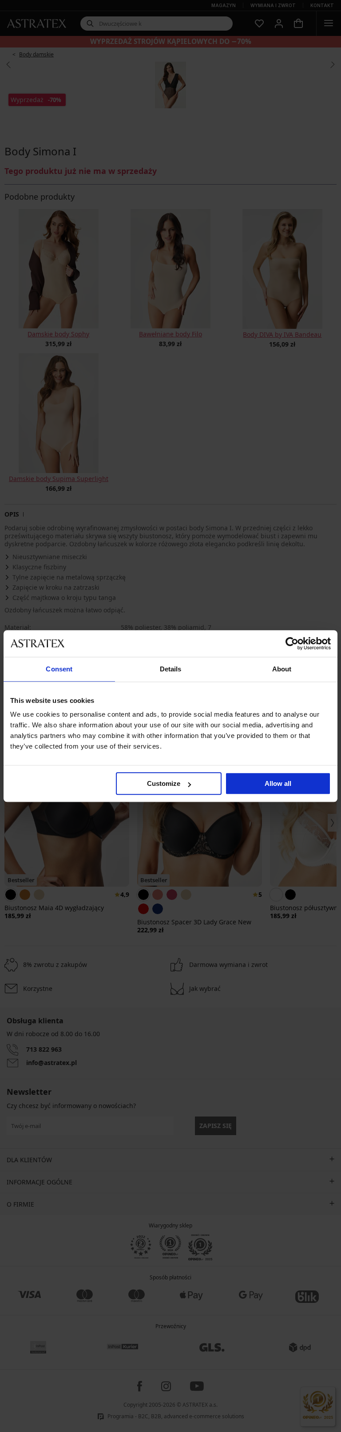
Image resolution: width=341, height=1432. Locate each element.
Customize (163, 783)
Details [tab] (171, 669)
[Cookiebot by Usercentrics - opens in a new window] (292, 643)
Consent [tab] (59, 669)
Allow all (278, 783)
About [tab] (282, 669)
